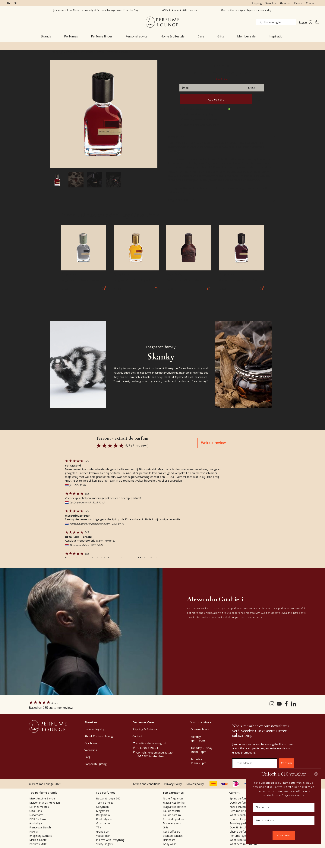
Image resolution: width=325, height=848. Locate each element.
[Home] (162, 22)
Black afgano (104, 819)
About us (284, 3)
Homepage (56, 52)
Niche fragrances (173, 798)
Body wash (169, 844)
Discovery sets (172, 823)
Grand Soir (102, 831)
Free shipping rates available (200, 119)
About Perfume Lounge (99, 736)
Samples (270, 3)
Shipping (256, 3)
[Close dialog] (316, 774)
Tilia (98, 827)
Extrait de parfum (173, 819)
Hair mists (169, 840)
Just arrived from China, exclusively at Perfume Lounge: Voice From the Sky (95, 10)
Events (298, 3)
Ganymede (102, 806)
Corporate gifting (95, 764)
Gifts (166, 827)
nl (15, 3)
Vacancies (90, 750)
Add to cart (216, 99)
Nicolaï (33, 831)
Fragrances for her (174, 802)
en (9, 3)
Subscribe (283, 835)
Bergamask (103, 815)
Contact (311, 3)
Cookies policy (195, 784)
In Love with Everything (110, 840)
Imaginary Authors (40, 835)
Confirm (286, 763)
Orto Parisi (86, 52)
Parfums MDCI (38, 844)
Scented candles (173, 835)
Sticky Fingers (104, 844)
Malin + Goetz (37, 840)
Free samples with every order (201, 124)
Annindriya (35, 823)
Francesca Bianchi (40, 827)
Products (71, 52)
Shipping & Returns (144, 729)
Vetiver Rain (103, 835)
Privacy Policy (173, 784)
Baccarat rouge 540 (108, 798)
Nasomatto (36, 815)
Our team (90, 743)
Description (176, 137)
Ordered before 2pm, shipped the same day (246, 10)
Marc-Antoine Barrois (42, 798)
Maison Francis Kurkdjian (44, 802)
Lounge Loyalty (94, 729)
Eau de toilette (172, 811)
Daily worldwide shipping (198, 114)
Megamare (102, 811)
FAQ (87, 757)
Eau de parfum (172, 815)
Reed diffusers (171, 831)
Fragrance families (181, 200)
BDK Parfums (37, 819)
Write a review (213, 442)
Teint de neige (104, 802)
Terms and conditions (146, 784)
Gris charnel (103, 823)
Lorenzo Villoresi (39, 806)
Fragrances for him (174, 806)
